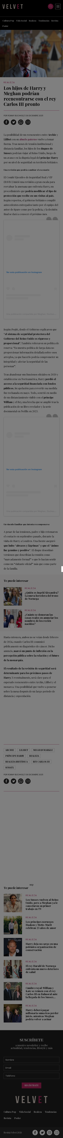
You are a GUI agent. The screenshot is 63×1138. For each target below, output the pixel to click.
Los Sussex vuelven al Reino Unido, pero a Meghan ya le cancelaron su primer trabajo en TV (42, 904)
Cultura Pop (8, 20)
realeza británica (16, 761)
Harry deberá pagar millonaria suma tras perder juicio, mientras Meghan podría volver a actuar (42, 1015)
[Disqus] (31, 837)
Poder (5, 26)
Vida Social (21, 20)
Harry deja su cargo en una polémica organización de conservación (42, 947)
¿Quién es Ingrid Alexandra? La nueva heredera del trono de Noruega (42, 595)
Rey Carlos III (41, 761)
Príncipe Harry (14, 755)
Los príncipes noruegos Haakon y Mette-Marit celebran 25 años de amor (41, 925)
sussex (9, 767)
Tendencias (43, 20)
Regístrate (31, 1085)
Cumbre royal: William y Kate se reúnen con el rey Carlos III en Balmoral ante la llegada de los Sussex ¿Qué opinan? (41, 993)
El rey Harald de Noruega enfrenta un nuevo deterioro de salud (42, 969)
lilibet (23, 750)
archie (9, 750)
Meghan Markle (43, 750)
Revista (54, 20)
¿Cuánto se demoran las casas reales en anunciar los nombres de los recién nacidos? (41, 619)
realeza (34, 755)
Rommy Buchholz (16, 115)
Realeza (32, 20)
